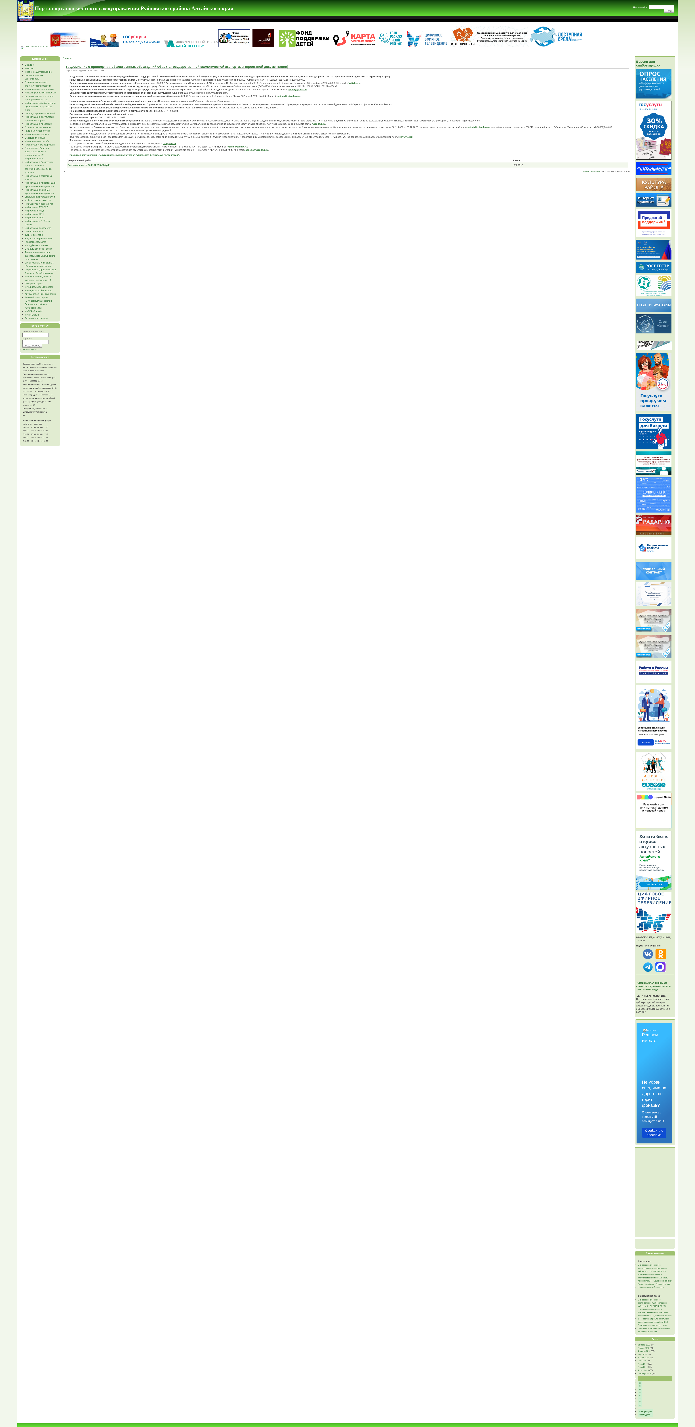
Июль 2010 (643, 1366)
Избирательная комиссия (38, 200)
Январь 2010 (643, 1347)
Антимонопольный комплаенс (40, 293)
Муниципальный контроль (38, 290)
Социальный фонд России (38, 248)
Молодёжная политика (36, 245)
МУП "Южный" (32, 314)
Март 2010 (642, 1354)
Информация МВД (34, 210)
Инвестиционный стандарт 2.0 (40, 92)
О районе (30, 64)
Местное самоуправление (38, 71)
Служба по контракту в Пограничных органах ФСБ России (654, 1330)
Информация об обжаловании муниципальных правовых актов (40, 106)
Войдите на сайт (591, 171)
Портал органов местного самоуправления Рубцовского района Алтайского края (134, 8)
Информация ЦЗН (34, 213)
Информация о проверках (38, 123)
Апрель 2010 (643, 1357)
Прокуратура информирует (39, 203)
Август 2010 (643, 1370)
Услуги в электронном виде (38, 238)
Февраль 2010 (644, 1350)
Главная (67, 58)
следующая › (645, 1411)
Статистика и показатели (38, 127)
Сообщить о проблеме (654, 1133)
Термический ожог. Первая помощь (654, 1283)
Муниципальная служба (37, 141)
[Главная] (25, 20)
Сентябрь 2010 (644, 1373)
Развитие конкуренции (36, 318)
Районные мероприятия (37, 130)
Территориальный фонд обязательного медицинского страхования (40, 255)
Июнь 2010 (643, 1363)
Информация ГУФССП (36, 207)
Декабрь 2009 (644, 1344)
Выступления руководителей (40, 196)
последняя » (645, 1414)
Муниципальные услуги (37, 134)
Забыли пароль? (30, 349)
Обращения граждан (35, 137)
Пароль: (27, 338)
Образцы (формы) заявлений (40, 113)
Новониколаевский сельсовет (651, 1286)
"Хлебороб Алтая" (34, 231)
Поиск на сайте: (640, 7)
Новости (29, 68)
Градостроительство (35, 241)
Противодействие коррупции (40, 144)
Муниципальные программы (39, 89)
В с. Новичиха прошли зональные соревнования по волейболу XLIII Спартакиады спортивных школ (653, 1321)
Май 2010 (642, 1360)
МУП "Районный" (33, 311)
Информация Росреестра (38, 227)
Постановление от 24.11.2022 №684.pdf (88, 165)
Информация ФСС (34, 217)
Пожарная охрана (34, 283)
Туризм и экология (34, 234)
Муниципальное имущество (39, 286)
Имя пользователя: (33, 331)
